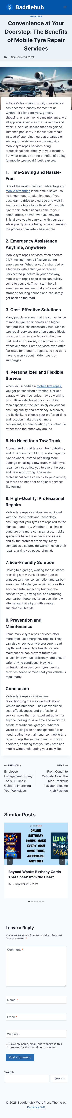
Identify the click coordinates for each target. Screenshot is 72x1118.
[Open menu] (64, 7)
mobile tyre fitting (18, 191)
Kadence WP (36, 1107)
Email (12, 1017)
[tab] (29, 901)
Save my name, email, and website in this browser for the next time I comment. (35, 1045)
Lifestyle (36, 16)
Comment (15, 949)
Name (12, 1000)
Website (13, 1034)
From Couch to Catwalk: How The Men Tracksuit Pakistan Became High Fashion (55, 778)
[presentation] (36, 844)
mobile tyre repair (49, 386)
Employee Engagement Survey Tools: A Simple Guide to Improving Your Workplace (18, 778)
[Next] (62, 860)
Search (9, 1072)
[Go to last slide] (10, 860)
